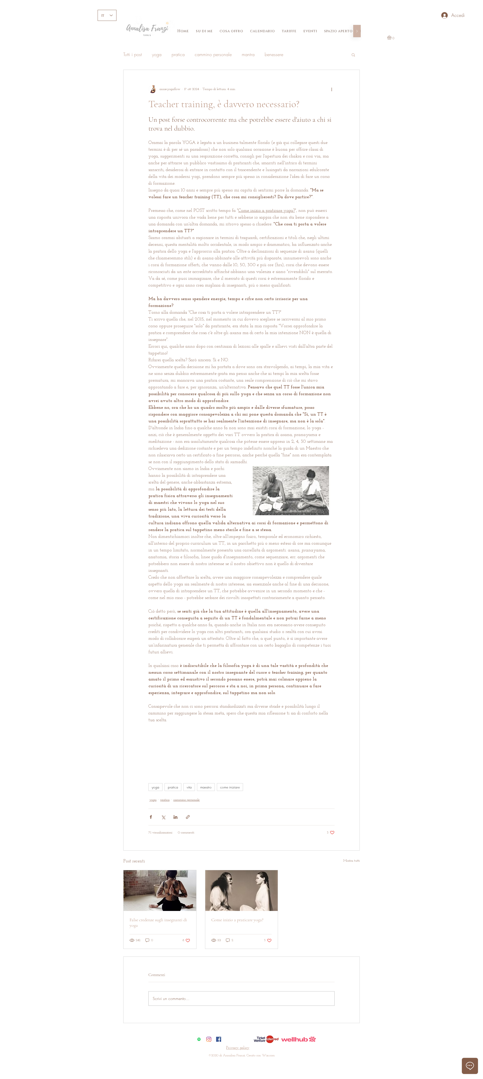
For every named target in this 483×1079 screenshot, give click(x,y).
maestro (206, 787)
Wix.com (268, 1055)
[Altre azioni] (332, 89)
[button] (391, 37)
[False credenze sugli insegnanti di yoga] (160, 890)
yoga (157, 54)
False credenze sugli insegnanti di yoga (158, 922)
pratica (178, 54)
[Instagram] (208, 1039)
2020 (214, 1055)
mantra (248, 54)
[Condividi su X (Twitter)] (163, 817)
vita (189, 787)
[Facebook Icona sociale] (218, 1039)
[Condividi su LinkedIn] (175, 817)
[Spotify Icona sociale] (199, 1039)
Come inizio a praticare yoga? (237, 920)
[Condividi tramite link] (187, 817)
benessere (274, 54)
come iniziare (230, 787)
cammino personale (213, 54)
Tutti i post (132, 54)
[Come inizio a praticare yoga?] (241, 890)
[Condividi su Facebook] (150, 817)
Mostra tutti (351, 861)
